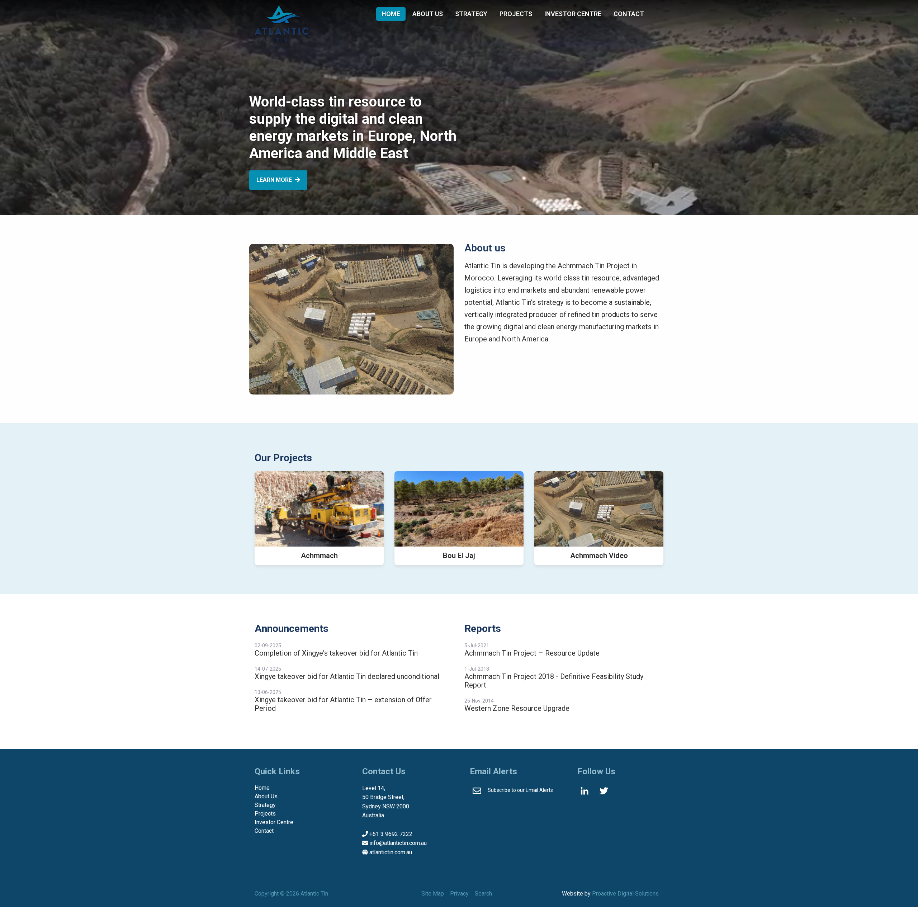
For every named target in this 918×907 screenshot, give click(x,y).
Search (483, 893)
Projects (516, 14)
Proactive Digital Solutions (625, 893)
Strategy (471, 14)
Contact (629, 14)
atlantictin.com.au (390, 852)
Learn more (274, 179)
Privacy (459, 893)
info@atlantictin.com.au (398, 843)
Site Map (432, 893)
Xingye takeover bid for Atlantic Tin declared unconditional (347, 676)
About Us (427, 14)
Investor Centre (572, 14)
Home (391, 14)
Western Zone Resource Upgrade (516, 708)
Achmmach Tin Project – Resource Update (532, 653)
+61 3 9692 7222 (390, 834)
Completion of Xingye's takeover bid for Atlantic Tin (336, 653)
